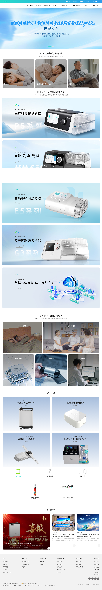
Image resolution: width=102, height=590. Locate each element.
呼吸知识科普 (79, 567)
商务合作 (42, 564)
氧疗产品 (38, 5)
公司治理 (59, 564)
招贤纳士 (96, 572)
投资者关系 (60, 558)
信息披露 (59, 567)
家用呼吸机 (30, 5)
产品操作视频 (25, 564)
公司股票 (59, 561)
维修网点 (24, 567)
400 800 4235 (68, 1)
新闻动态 (79, 558)
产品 (4, 558)
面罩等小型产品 (65, 5)
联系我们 (96, 574)
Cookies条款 (96, 584)
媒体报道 (78, 564)
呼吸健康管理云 (77, 5)
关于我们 (96, 558)
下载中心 (95, 5)
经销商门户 (43, 558)
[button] (49, 46)
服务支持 (87, 5)
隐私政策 (88, 584)
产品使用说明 (25, 561)
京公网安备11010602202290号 (30, 583)
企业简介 (96, 561)
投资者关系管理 (61, 569)
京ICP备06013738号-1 (14, 583)
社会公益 (96, 569)
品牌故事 (96, 564)
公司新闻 (78, 561)
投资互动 (59, 572)
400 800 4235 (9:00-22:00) (9, 579)
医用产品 (55, 5)
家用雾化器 (47, 5)
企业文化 (96, 567)
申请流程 (42, 561)
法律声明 (80, 584)
